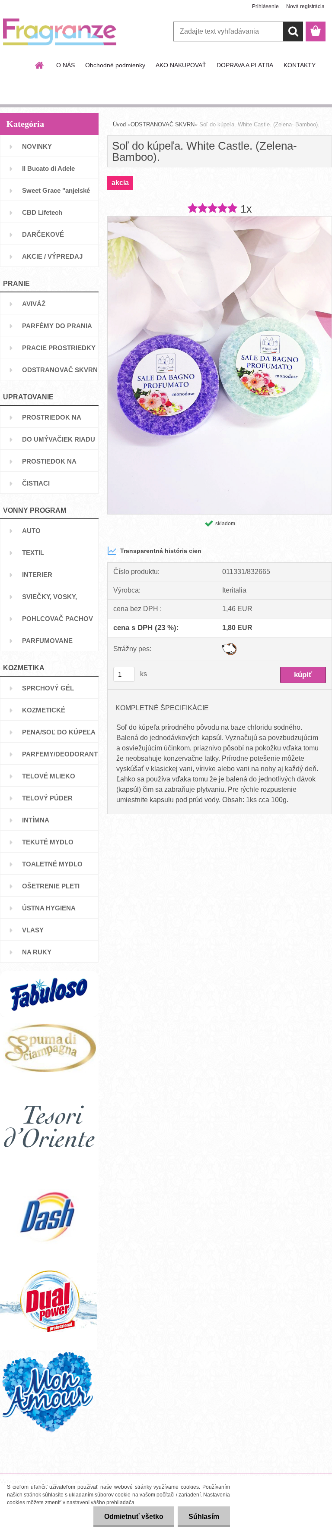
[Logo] (59, 31)
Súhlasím (203, 1516)
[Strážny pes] (229, 646)
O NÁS (65, 65)
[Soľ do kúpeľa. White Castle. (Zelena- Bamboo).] (220, 219)
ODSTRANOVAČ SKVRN (163, 124)
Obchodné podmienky (115, 65)
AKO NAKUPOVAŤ (181, 65)
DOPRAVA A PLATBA (245, 65)
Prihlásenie (265, 6)
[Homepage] (40, 65)
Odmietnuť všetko (133, 1516)
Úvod (119, 124)
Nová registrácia (305, 6)
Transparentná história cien (160, 550)
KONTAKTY (300, 65)
